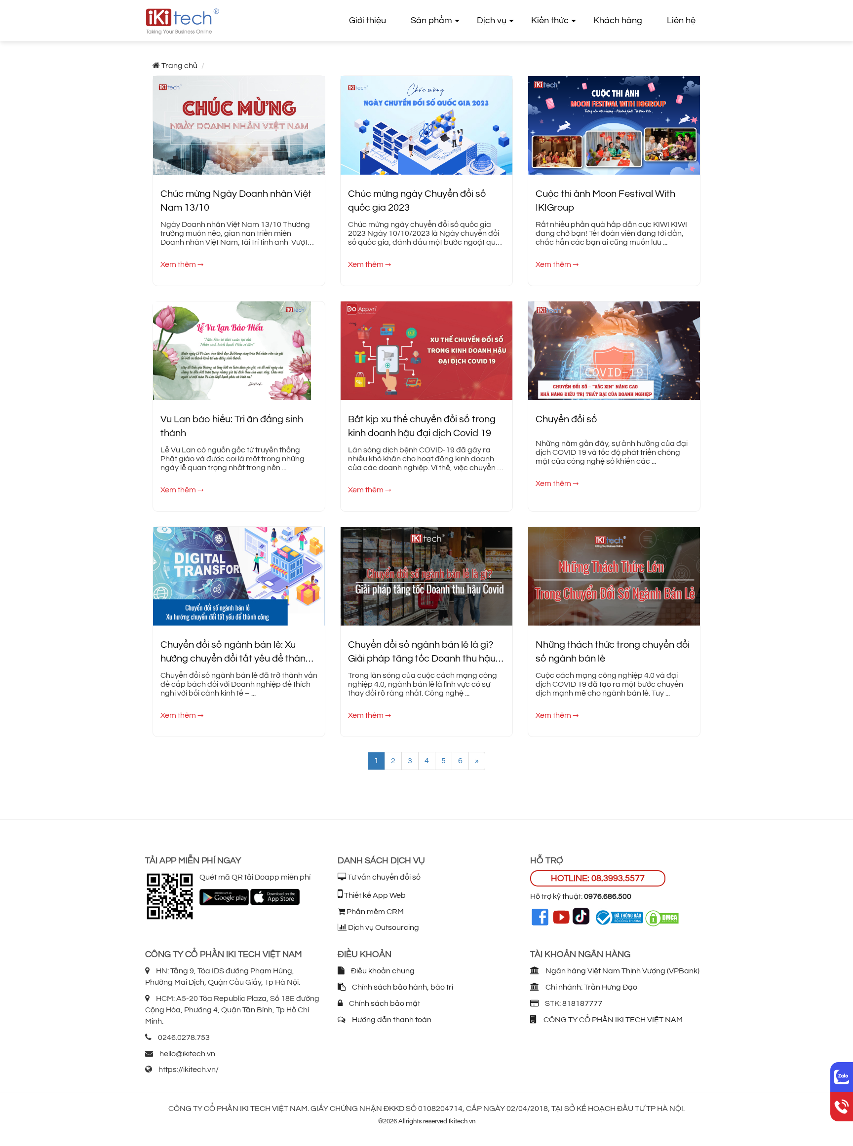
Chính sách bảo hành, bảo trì (401, 987)
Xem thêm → (181, 264)
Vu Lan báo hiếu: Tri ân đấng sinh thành (231, 426)
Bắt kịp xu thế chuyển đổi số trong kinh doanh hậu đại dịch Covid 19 (422, 426)
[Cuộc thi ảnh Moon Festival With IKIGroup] (614, 123)
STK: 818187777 (572, 1003)
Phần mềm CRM (374, 912)
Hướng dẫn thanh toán (390, 1020)
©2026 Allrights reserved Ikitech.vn (426, 1121)
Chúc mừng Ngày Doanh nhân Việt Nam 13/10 (235, 201)
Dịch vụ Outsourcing (383, 927)
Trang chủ (179, 66)
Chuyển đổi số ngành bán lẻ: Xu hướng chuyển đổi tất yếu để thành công (235, 653)
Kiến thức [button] (550, 20)
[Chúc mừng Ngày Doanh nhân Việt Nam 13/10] (239, 123)
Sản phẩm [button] (431, 20)
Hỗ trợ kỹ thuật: (580, 896)
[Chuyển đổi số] (614, 349)
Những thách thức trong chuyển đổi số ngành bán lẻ (613, 652)
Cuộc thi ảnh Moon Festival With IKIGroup (605, 201)
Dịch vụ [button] (491, 20)
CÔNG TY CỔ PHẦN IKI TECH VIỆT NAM (612, 1020)
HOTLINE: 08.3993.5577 (598, 878)
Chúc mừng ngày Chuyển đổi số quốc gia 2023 (417, 201)
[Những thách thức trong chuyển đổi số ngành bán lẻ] (614, 574)
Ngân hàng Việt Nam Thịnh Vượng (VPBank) (621, 971)
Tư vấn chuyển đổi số (383, 877)
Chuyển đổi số (566, 419)
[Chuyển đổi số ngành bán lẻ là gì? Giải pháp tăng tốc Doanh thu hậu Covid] (426, 574)
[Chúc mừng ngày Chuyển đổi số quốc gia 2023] (426, 123)
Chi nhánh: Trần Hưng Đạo (590, 987)
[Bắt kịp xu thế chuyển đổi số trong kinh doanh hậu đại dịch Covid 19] (426, 349)
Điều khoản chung (382, 971)
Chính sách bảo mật (384, 1003)
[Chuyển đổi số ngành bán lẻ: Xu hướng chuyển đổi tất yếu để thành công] (239, 574)
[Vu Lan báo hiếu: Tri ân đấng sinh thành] (232, 349)
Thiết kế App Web (374, 895)
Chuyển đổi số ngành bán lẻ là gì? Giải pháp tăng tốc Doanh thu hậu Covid (422, 653)
